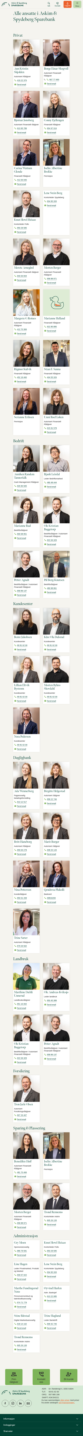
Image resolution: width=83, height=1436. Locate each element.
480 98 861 (52, 588)
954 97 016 (52, 128)
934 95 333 (52, 201)
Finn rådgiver (14, 1377)
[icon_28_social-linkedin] (20, 1403)
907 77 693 (54, 79)
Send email (21, 84)
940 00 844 (22, 276)
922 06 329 (52, 540)
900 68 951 (22, 534)
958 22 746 (52, 799)
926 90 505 (22, 486)
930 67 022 (22, 1275)
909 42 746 (52, 1324)
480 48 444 (52, 482)
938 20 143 (52, 850)
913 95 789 (22, 128)
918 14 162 (22, 1324)
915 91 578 (52, 428)
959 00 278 (22, 850)
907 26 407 (22, 1115)
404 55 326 (52, 377)
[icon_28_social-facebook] (5, 1403)
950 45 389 (52, 1000)
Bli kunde (69, 1376)
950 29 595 (22, 228)
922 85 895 (52, 327)
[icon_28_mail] (28, 1403)
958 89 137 (22, 591)
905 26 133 (52, 1220)
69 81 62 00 (22, 645)
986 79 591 (22, 1251)
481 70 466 (22, 1172)
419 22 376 (22, 80)
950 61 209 (22, 898)
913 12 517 (22, 802)
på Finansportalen (66, 1403)
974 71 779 (22, 1302)
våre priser (64, 1400)
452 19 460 (22, 377)
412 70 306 (22, 329)
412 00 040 (22, 180)
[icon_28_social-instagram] (12, 1403)
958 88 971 (52, 279)
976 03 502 (22, 946)
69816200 (51, 898)
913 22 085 (52, 1296)
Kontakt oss (41, 1377)
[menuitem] (14, 4)
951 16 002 (22, 1004)
